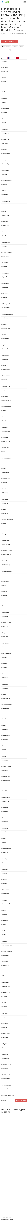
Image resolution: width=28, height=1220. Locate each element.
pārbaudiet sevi (6, 49)
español (3, 1100)
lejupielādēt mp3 (6, 46)
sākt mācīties (10, 41)
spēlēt (22, 46)
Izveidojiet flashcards (21, 1100)
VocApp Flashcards (6, 1217)
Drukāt (15, 46)
